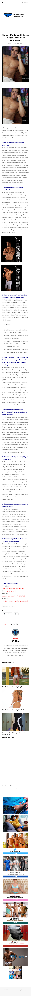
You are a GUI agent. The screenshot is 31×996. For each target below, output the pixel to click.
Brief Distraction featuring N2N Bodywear (14, 710)
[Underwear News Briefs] (15, 15)
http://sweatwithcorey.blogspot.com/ (13, 588)
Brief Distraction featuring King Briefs (13, 687)
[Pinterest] (14, 624)
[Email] (17, 624)
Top (16, 993)
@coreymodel (11, 591)
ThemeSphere (24, 990)
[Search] (22, 2)
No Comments (20, 43)
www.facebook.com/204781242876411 (14, 596)
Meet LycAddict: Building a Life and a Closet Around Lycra (15, 733)
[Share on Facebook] (9, 624)
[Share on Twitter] (12, 624)
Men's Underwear (16, 32)
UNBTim (15, 641)
